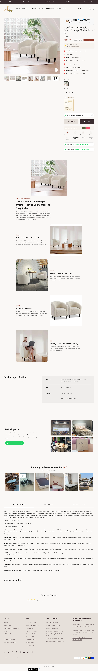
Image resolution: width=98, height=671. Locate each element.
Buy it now (87, 121)
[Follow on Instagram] (12, 652)
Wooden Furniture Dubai (53, 625)
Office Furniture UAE (52, 628)
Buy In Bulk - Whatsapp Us (11, 628)
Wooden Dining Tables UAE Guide (54, 635)
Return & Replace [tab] (49, 505)
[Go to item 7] (42, 78)
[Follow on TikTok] (28, 652)
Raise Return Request (32, 625)
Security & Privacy (31, 631)
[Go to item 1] (6, 78)
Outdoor (33, 8)
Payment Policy (30, 637)
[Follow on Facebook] (5, 652)
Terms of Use (30, 628)
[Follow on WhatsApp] (32, 652)
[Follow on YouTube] (24, 652)
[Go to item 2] (12, 78)
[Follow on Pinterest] (20, 652)
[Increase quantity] (72, 92)
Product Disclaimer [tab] (79, 505)
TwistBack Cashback (10, 634)
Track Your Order (31, 622)
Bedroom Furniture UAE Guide (54, 638)
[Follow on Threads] (16, 652)
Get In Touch (7, 625)
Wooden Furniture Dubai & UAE (55, 641)
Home (18, 8)
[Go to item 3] (18, 78)
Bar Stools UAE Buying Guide (54, 631)
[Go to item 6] (36, 78)
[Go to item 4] (24, 78)
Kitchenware (50, 8)
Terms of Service (31, 639)
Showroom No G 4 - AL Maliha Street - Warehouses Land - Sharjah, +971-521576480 (83, 632)
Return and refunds (31, 634)
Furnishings (60, 8)
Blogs (5, 631)
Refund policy (30, 642)
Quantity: (66, 89)
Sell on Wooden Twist (10, 642)
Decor (41, 8)
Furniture (24, 8)
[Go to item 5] (30, 78)
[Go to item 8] (49, 78)
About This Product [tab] (19, 505)
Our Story (6, 622)
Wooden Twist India (9, 639)
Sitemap (6, 637)
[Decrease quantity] (66, 92)
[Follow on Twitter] (9, 652)
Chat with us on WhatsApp (15, 443)
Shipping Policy (30, 645)
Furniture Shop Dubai (52, 622)
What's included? (67, 138)
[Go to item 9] (55, 78)
